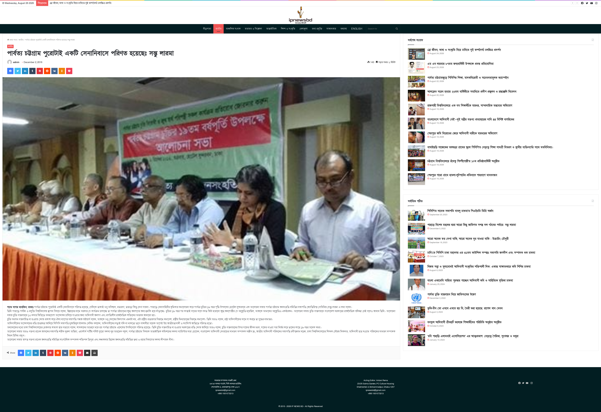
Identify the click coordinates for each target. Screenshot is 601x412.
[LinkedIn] (25, 71)
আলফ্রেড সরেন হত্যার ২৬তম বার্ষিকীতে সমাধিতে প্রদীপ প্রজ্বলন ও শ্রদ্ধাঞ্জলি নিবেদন (471, 92)
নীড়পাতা (207, 28)
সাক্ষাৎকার (331, 28)
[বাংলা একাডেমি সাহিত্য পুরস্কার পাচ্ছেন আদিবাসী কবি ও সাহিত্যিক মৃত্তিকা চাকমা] (416, 284)
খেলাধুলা (304, 28)
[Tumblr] (32, 71)
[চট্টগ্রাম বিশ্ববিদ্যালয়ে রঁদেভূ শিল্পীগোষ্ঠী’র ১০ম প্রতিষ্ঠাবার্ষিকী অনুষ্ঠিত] (416, 165)
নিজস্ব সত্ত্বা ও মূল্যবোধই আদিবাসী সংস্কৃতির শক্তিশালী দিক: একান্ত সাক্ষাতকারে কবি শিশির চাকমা (479, 266)
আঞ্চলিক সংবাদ (233, 28)
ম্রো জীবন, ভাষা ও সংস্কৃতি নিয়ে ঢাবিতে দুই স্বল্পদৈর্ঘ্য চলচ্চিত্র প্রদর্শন (464, 50)
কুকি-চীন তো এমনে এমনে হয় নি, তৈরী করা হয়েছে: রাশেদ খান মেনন (465, 308)
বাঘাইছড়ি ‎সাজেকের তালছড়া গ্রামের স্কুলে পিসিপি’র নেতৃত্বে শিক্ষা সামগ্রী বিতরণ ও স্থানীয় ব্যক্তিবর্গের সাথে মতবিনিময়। (490, 147)
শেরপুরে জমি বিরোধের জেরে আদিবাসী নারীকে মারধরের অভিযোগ (462, 133)
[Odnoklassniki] (62, 71)
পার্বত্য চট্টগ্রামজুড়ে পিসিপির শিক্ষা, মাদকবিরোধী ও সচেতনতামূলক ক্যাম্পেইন (468, 78)
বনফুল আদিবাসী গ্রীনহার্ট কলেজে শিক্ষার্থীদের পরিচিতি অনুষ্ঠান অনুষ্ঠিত (464, 322)
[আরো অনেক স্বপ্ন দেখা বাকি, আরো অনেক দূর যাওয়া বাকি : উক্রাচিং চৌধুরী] (416, 243)
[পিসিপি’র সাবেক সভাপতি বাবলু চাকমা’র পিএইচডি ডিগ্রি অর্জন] (416, 215)
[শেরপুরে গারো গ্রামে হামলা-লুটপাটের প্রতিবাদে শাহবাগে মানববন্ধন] (416, 179)
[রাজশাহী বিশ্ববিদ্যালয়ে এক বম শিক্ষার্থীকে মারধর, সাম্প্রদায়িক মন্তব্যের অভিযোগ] (416, 109)
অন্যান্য (343, 28)
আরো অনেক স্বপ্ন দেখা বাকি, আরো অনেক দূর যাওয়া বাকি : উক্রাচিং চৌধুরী (468, 239)
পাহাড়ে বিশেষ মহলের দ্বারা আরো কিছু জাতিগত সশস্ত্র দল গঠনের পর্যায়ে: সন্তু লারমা (471, 225)
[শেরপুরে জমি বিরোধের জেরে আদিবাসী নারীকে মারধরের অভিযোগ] (416, 137)
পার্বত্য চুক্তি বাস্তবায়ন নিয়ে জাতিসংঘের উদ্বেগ (451, 294)
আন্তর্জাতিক (271, 28)
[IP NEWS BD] (300, 15)
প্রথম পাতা (13, 39)
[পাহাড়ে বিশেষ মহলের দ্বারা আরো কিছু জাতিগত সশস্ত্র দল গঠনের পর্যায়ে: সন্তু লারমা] (416, 229)
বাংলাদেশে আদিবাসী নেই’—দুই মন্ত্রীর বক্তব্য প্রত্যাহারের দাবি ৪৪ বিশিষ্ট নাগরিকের (470, 119)
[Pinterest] (40, 71)
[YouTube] (528, 383)
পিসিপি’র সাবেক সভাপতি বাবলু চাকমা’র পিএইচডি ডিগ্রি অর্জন (460, 211)
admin (16, 62)
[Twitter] (18, 71)
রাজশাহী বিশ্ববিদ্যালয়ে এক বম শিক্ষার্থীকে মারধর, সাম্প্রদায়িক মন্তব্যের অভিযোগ (469, 105)
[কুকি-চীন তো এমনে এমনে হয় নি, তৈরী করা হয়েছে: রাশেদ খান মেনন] (416, 312)
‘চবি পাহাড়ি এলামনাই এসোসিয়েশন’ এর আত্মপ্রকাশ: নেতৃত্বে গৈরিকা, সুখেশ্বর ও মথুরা (472, 336)
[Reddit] (47, 71)
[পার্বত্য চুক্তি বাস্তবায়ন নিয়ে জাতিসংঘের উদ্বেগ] (416, 298)
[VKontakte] (54, 71)
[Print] (94, 353)
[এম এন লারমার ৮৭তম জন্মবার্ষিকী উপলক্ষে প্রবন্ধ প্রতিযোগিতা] (416, 68)
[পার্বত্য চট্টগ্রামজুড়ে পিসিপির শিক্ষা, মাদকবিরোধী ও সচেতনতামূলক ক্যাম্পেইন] (416, 82)
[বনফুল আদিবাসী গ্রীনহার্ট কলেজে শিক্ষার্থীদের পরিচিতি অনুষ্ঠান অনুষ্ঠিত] (416, 326)
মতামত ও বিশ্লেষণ (253, 28)
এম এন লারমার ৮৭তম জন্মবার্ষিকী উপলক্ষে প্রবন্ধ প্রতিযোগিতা (78, 3)
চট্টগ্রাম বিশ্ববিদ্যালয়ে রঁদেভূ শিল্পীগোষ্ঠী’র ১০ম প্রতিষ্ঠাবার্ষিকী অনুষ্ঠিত (463, 161)
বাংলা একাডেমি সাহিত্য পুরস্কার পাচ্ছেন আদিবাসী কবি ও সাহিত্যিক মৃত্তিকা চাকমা (470, 280)
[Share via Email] (87, 353)
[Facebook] (10, 71)
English (356, 28)
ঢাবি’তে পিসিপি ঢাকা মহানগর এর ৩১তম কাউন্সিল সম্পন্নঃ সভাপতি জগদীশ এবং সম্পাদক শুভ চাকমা (481, 253)
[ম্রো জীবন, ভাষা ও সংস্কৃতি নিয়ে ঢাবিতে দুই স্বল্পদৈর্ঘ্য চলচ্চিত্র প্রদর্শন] (416, 54)
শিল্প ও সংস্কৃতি (288, 28)
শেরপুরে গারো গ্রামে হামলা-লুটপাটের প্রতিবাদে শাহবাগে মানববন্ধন (462, 175)
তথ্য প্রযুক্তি (317, 28)
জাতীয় (218, 28)
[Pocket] (69, 71)
